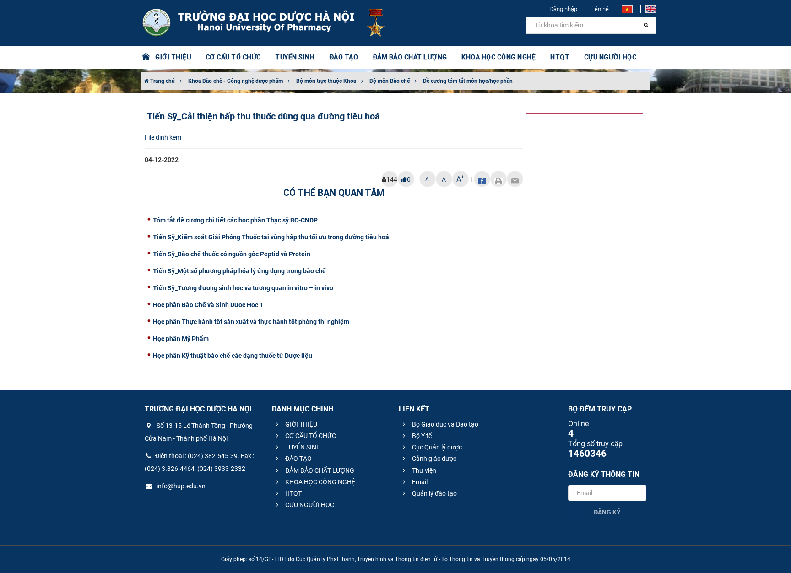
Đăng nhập (563, 8)
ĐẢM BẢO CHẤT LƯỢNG (319, 470)
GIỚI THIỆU (300, 424)
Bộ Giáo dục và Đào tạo (444, 424)
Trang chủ (162, 81)
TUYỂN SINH (294, 57)
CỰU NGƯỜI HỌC (309, 504)
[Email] (515, 179)
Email (419, 482)
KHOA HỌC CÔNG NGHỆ (319, 482)
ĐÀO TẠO (298, 458)
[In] (498, 179)
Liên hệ (599, 8)
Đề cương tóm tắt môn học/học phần (468, 81)
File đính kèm (163, 137)
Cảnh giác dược (433, 458)
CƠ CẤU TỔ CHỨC (310, 435)
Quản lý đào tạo (434, 493)
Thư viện (423, 470)
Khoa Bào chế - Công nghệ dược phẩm (235, 81)
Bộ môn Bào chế (389, 81)
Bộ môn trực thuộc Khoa (326, 81)
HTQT (293, 493)
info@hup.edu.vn (180, 486)
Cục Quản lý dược (436, 447)
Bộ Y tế (421, 435)
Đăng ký (607, 512)
